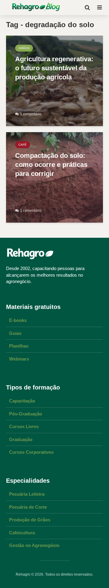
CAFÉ (22, 144)
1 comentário (30, 114)
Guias (15, 333)
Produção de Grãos (29, 519)
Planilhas (18, 345)
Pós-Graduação (25, 413)
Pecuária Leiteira (27, 494)
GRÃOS (24, 48)
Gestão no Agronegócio (34, 545)
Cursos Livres (24, 426)
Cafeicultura (22, 532)
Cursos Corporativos (31, 452)
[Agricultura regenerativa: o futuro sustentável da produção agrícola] (54, 80)
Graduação (20, 439)
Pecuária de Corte (28, 507)
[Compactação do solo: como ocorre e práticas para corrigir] (54, 177)
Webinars (19, 358)
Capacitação (22, 400)
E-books (18, 320)
